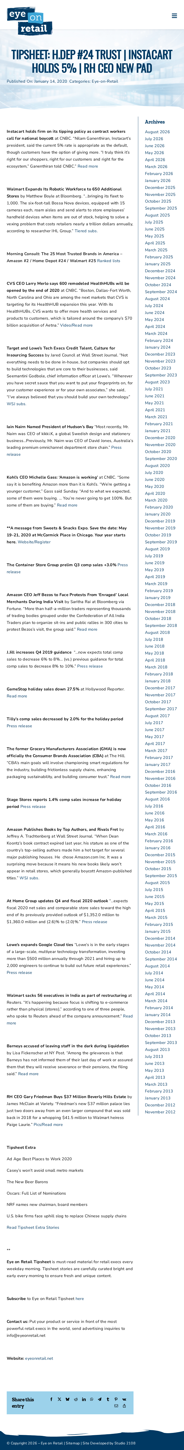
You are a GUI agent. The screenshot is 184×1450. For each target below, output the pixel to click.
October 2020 (158, 451)
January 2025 (158, 264)
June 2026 (154, 145)
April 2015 (155, 910)
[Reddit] (76, 1399)
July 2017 (154, 722)
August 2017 (157, 715)
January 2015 (158, 931)
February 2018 (159, 674)
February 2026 (159, 173)
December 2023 (160, 354)
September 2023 (161, 375)
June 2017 (154, 729)
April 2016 (155, 827)
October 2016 (158, 785)
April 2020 (155, 493)
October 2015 (158, 868)
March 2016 (156, 834)
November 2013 (160, 1028)
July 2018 (154, 639)
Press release (90, 666)
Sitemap (73, 1443)
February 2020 (159, 507)
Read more (88, 166)
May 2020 (154, 486)
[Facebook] (51, 1399)
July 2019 (154, 556)
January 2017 (158, 764)
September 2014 (161, 959)
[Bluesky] (68, 1399)
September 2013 (161, 1042)
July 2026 (154, 138)
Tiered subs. (86, 231)
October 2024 (158, 284)
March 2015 (156, 917)
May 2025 (154, 236)
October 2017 (158, 702)
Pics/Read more (48, 1124)
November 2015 (160, 861)
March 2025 (156, 250)
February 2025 (159, 257)
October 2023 (158, 368)
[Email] (116, 1406)
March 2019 (156, 583)
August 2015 (157, 882)
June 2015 (154, 896)
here (80, 1298)
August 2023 (157, 382)
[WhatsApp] (92, 1399)
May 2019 (154, 569)
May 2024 (154, 319)
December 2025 (160, 187)
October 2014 (158, 952)
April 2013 (155, 1077)
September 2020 (161, 458)
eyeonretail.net (39, 1358)
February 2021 (159, 424)
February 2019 (159, 590)
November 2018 (160, 611)
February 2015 (159, 924)
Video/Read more (76, 325)
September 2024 (161, 291)
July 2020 (154, 472)
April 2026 (155, 159)
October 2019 (158, 535)
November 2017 (160, 695)
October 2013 (158, 1035)
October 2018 (158, 618)
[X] (59, 1399)
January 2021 (158, 430)
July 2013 (154, 1056)
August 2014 (157, 966)
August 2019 (157, 549)
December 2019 (160, 521)
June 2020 (154, 479)
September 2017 (161, 709)
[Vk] (124, 1399)
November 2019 (160, 528)
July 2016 (154, 806)
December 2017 (160, 688)
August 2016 (157, 799)
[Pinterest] (116, 1399)
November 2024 (160, 278)
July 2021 (154, 389)
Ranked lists (108, 260)
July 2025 (154, 222)
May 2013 (154, 1070)
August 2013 (157, 1049)
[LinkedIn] (84, 1399)
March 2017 (156, 750)
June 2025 (154, 229)
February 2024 (159, 340)
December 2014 (160, 938)
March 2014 (156, 1001)
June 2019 (154, 563)
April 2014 (155, 994)
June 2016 (154, 813)
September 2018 (161, 625)
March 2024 (156, 333)
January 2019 (158, 597)
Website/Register (34, 542)
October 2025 (158, 201)
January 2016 (158, 848)
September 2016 (161, 792)
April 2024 (155, 326)
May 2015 (154, 903)
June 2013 (154, 1063)
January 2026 (158, 180)
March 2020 (156, 500)
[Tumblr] (108, 1399)
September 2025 (161, 208)
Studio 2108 (125, 1443)
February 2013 (159, 1091)
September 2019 (161, 542)
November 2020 (160, 444)
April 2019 (155, 576)
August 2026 (157, 132)
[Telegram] (100, 1399)
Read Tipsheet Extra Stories (33, 1227)
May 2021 (154, 403)
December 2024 (160, 271)
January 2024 (158, 347)
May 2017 (154, 736)
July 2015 (154, 889)
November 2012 (160, 1112)
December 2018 (160, 604)
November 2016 (160, 778)
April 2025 (155, 243)
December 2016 (160, 771)
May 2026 (154, 152)
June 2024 (154, 312)
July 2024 (154, 305)
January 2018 (158, 681)
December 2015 (160, 855)
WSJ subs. (16, 404)
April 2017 (155, 743)
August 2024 (157, 298)
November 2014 (160, 945)
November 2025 (160, 194)
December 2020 (160, 437)
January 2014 (158, 1014)
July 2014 (154, 973)
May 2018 (154, 653)
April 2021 (155, 410)
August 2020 (157, 465)
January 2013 (158, 1098)
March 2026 (156, 166)
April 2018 (155, 660)
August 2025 (157, 215)
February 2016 (159, 841)
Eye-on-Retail (105, 81)
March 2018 (156, 667)
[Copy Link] (124, 1406)
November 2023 (160, 361)
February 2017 (159, 757)
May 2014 (154, 987)
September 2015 (161, 875)
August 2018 (157, 632)
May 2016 (154, 820)
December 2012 (160, 1105)
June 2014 (154, 980)
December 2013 (160, 1021)
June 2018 (154, 646)
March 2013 (156, 1084)
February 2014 (159, 1007)
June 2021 (154, 396)
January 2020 (158, 514)
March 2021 (156, 417)
